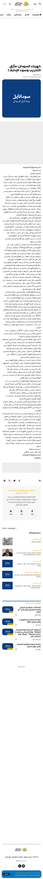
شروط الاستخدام (20, 875)
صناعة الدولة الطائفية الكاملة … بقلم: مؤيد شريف (28, 645)
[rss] (11, 512)
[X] (21, 512)
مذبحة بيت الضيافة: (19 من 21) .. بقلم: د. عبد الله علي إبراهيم (29, 564)
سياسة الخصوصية (33, 875)
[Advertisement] (21, 39)
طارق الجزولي (38, 615)
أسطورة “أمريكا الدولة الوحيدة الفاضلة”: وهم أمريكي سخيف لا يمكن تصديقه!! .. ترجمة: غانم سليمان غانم (28, 633)
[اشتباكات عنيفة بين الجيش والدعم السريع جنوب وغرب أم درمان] (7, 609)
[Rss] (19, 866)
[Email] (14, 481)
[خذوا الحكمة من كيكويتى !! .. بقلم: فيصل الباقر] (7, 621)
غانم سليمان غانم (37, 639)
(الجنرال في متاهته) (36, 542)
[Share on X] (19, 481)
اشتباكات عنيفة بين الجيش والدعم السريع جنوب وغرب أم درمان (29, 609)
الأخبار (11, 612)
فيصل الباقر (38, 625)
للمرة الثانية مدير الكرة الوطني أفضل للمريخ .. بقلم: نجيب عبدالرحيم (27, 575)
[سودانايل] (22, 4)
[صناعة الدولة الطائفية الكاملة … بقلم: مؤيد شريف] (7, 646)
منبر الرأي (10, 624)
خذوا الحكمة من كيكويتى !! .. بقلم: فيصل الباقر (29, 620)
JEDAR (18, 860)
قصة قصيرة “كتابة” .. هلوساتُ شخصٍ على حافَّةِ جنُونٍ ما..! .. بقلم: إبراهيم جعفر (27, 586)
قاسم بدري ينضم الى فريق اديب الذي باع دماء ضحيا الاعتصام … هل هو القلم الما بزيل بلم (29, 553)
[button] (6, 874)
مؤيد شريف (38, 649)
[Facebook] (32, 512)
